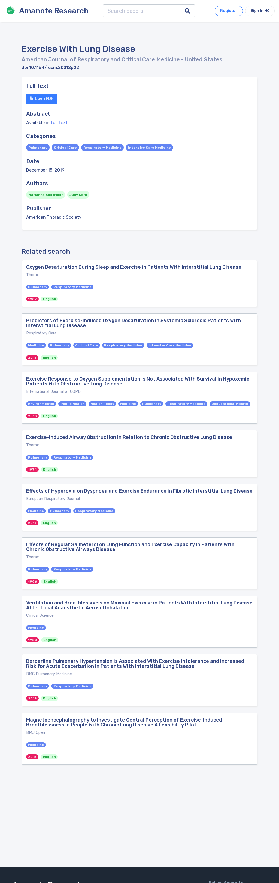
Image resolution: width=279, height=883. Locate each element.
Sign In (257, 10)
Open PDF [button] (44, 98)
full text (59, 122)
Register (228, 10)
